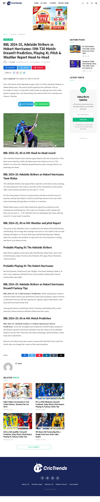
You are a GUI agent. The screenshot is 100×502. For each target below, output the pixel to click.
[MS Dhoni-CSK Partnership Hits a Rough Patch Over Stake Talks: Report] (50, 421)
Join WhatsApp (44, 104)
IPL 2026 (43, 3)
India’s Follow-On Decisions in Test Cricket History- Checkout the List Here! (16, 404)
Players (53, 3)
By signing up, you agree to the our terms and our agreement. (83, 127)
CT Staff (12, 62)
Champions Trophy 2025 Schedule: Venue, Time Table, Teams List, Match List (89, 64)
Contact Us (49, 484)
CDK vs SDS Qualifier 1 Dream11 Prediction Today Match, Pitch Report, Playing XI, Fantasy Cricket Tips (17, 434)
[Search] (96, 3)
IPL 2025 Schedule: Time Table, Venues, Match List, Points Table (88, 50)
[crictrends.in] (14, 3)
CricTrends (13, 34)
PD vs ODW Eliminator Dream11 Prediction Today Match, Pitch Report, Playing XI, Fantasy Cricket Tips (50, 404)
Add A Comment (33, 447)
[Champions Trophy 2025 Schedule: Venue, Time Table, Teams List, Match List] (75, 64)
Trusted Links (36, 484)
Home (36, 3)
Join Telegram (27, 104)
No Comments (35, 62)
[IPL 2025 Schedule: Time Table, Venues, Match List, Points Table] (75, 49)
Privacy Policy (88, 127)
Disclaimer (74, 484)
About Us (25, 484)
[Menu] (4, 3)
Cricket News (63, 3)
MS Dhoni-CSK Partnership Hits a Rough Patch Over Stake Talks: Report (48, 434)
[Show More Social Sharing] (48, 68)
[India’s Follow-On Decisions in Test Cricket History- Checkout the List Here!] (17, 391)
